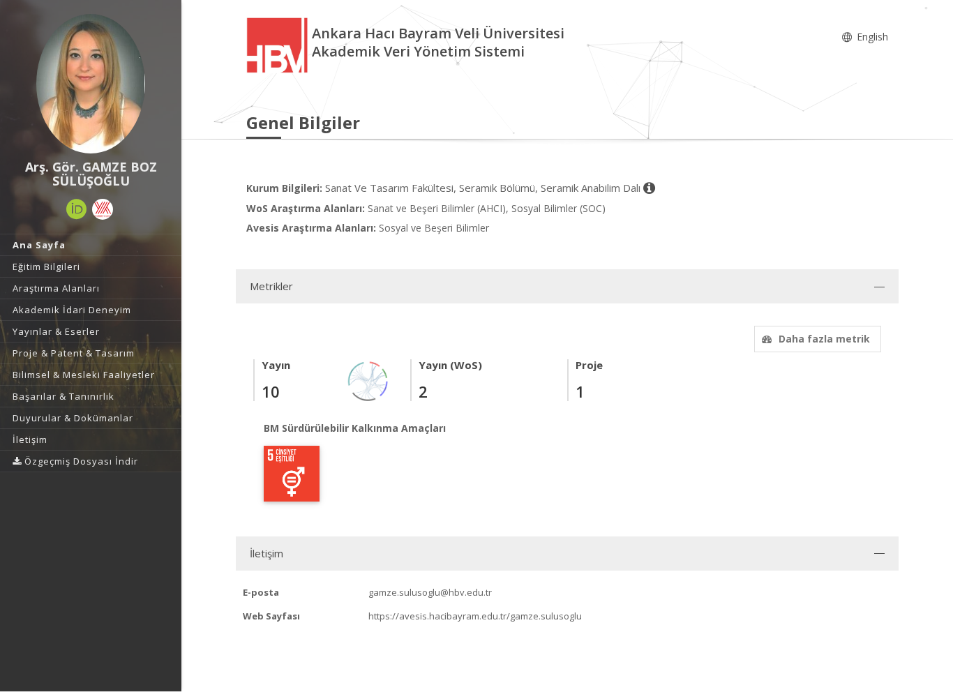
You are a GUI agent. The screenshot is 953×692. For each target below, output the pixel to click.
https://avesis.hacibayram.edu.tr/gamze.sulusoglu (475, 616)
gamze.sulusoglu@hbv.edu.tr (430, 592)
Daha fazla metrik (824, 338)
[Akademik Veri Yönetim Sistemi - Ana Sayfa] (279, 44)
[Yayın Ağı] (368, 380)
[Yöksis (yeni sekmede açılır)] (102, 209)
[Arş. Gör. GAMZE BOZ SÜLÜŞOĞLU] (90, 83)
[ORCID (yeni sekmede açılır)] (77, 209)
